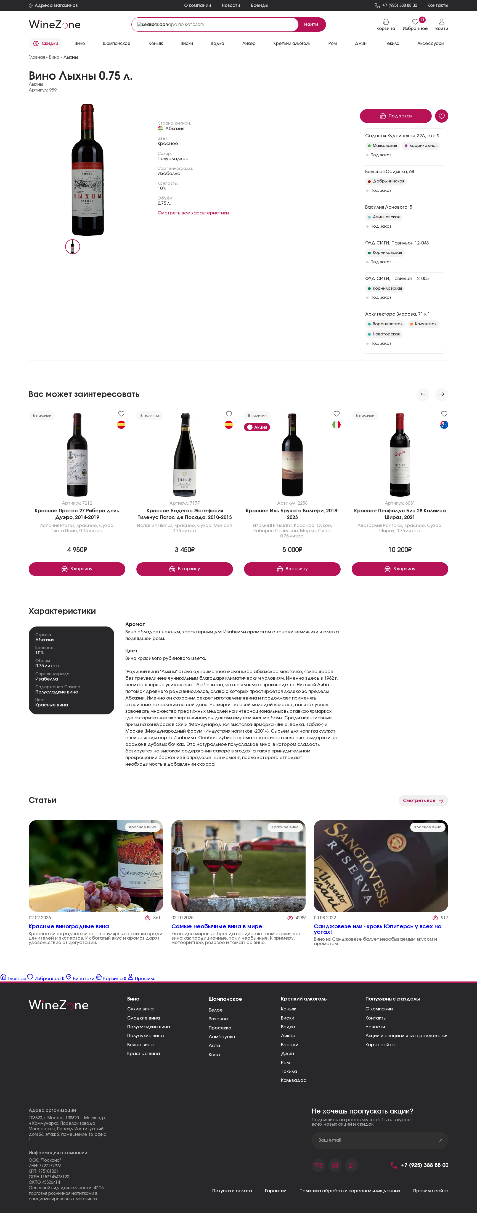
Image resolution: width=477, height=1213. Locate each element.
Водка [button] (217, 44)
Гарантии (276, 1191)
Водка (288, 1027)
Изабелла (169, 173)
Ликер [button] (249, 44)
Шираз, (387, 531)
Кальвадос (293, 1080)
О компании (197, 6)
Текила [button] (392, 44)
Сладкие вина (143, 1018)
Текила (289, 1071)
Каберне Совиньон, (276, 531)
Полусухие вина (145, 1036)
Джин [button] (361, 44)
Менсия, (223, 525)
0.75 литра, (91, 531)
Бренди (289, 1045)
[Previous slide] (423, 394)
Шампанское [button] (117, 44)
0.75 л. (164, 203)
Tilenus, (165, 525)
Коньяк (288, 1009)
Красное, (87, 525)
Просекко (220, 1028)
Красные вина (51, 705)
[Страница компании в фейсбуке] (335, 1165)
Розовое (218, 1019)
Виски (287, 1018)
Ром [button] (332, 44)
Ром (285, 1063)
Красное (168, 143)
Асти (214, 1045)
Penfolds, (393, 525)
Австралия (369, 525)
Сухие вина (140, 1009)
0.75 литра (47, 666)
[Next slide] (441, 394)
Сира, (325, 531)
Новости (231, 6)
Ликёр (288, 1036)
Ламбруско (222, 1037)
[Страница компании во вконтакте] (318, 1165)
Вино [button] (80, 44)
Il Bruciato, (281, 525)
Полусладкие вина (56, 692)
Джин (287, 1053)
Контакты (375, 1018)
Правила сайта (430, 1191)
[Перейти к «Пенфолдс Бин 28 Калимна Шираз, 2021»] (400, 456)
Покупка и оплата (232, 1191)
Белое (216, 1010)
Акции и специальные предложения (406, 1036)
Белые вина (140, 1045)
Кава (214, 1055)
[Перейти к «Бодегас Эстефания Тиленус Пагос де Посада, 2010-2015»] (184, 456)
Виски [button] (187, 44)
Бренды (259, 6)
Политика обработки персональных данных (350, 1191)
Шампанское (225, 999)
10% (162, 188)
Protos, (67, 525)
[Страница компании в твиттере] (352, 1165)
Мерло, (308, 531)
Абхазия (174, 129)
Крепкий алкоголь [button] (292, 44)
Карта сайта (379, 1045)
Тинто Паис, (64, 531)
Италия (261, 525)
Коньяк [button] (156, 44)
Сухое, (107, 525)
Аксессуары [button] (430, 44)
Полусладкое (173, 159)
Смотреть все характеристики (193, 213)
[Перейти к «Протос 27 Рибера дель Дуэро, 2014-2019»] (77, 456)
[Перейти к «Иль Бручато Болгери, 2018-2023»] (292, 456)
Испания (49, 525)
